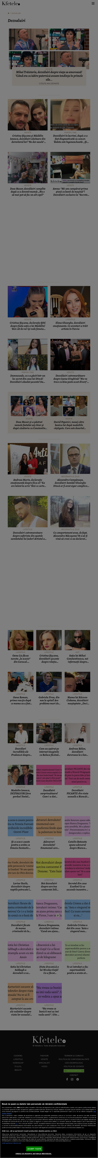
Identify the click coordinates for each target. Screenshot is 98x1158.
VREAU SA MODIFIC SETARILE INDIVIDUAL (34, 1154)
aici (17, 1123)
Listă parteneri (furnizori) (11, 1143)
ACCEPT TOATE (34, 1149)
